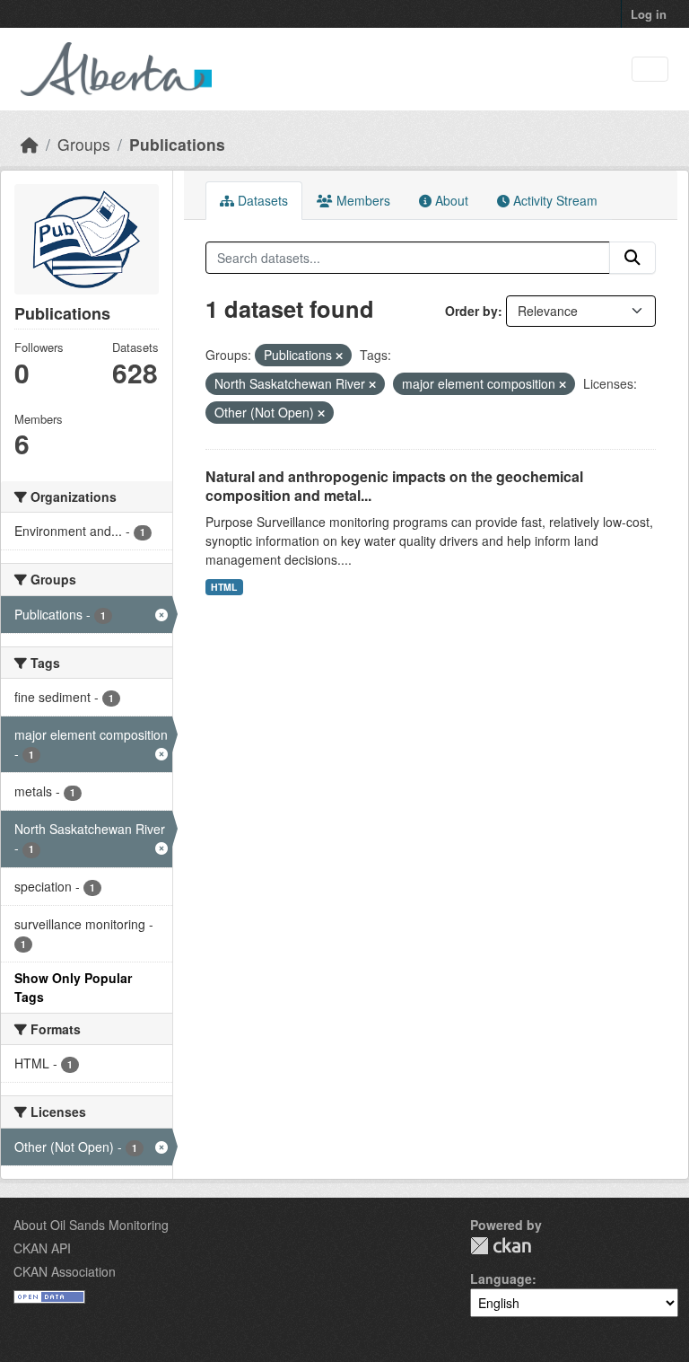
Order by (471, 311)
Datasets (261, 200)
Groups (83, 144)
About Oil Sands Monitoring (91, 1225)
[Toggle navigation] (650, 70)
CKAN (500, 1245)
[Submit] (632, 258)
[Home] (30, 144)
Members (361, 200)
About (450, 200)
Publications (177, 144)
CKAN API (42, 1248)
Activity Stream (553, 200)
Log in (649, 13)
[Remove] (339, 355)
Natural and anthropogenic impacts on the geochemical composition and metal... (394, 485)
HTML (224, 586)
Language (501, 1278)
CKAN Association (64, 1271)
